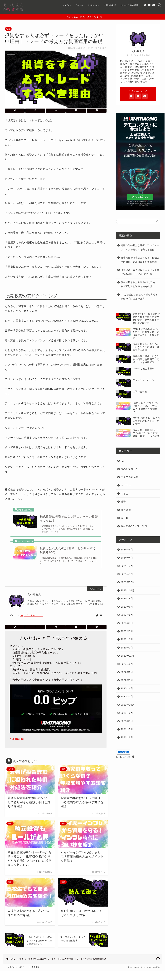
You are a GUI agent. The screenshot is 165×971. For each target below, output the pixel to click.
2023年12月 (128, 582)
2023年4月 (127, 623)
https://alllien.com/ (31, 615)
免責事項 (35, 967)
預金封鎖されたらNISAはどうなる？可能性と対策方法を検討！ (138, 284)
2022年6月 (127, 672)
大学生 (124, 493)
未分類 (124, 518)
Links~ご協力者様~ (130, 5)
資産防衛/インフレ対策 (134, 526)
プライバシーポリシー (17, 967)
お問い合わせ (110, 5)
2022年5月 (127, 680)
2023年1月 (127, 647)
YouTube (67, 5)
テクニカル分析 (130, 477)
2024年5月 (127, 549)
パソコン (126, 485)
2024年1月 (127, 574)
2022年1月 (127, 696)
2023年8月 (127, 598)
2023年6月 (127, 606)
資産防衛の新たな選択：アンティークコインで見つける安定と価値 (140, 247)
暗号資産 (126, 509)
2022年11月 (127, 655)
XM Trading (17, 738)
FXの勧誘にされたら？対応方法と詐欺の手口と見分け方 (139, 296)
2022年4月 (127, 688)
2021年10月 (128, 704)
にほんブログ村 (125, 756)
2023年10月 (128, 590)
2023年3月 (127, 631)
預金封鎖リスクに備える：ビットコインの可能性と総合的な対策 (140, 272)
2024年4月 (127, 557)
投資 (8, 29)
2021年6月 (127, 737)
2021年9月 (127, 712)
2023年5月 (127, 614)
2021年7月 (127, 729)
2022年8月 (127, 664)
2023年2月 (127, 639)
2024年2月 (127, 565)
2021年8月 (127, 721)
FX (122, 460)
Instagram (93, 5)
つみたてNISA (129, 469)
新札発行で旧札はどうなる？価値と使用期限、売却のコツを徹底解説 (140, 259)
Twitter (79, 5)
